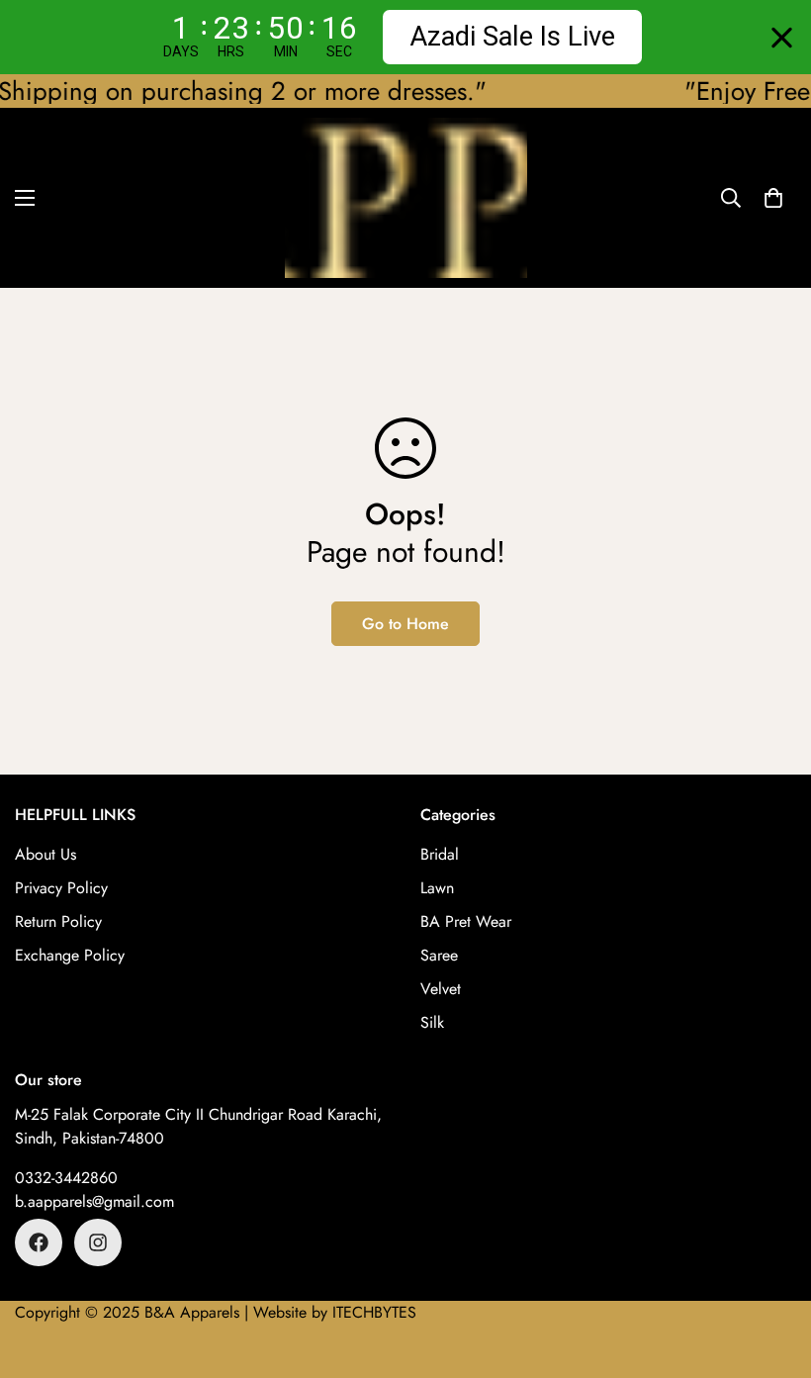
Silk (432, 1022)
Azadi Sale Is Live (512, 36)
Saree (439, 955)
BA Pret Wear (465, 921)
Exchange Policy (70, 955)
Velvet (440, 988)
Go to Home (405, 623)
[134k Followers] (38, 1242)
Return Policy (58, 921)
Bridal (439, 854)
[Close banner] (782, 37)
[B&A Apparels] (406, 198)
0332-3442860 (66, 1177)
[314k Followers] (98, 1242)
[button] (773, 198)
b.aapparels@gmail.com (94, 1201)
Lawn (437, 887)
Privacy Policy (61, 887)
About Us (45, 854)
